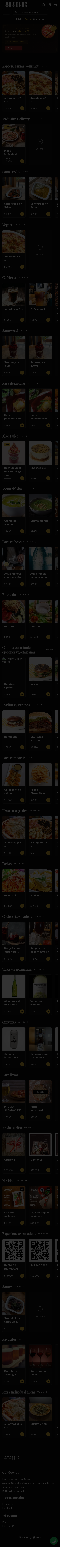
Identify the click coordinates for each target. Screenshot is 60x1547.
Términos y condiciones (14, 1487)
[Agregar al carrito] (22, 108)
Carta (28, 19)
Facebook (7, 1508)
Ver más (44, 66)
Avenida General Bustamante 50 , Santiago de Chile (28, 1483)
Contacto (38, 19)
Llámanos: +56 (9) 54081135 (16, 1479)
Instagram (7, 1504)
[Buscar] (43, 4)
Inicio (19, 19)
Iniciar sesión (8, 1526)
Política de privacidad (13, 1491)
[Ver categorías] (6, 12)
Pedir (5, 1522)
